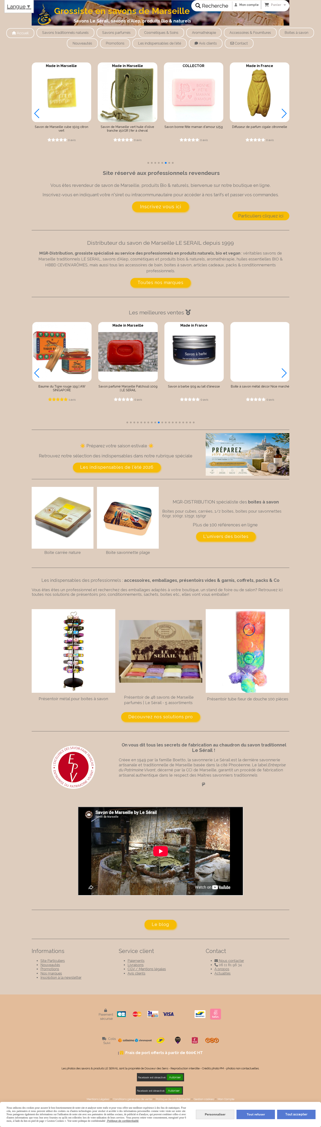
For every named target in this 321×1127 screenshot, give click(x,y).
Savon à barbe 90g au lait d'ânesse (128, 386)
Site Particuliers (52, 961)
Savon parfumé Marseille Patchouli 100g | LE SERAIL (61, 388)
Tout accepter (296, 1114)
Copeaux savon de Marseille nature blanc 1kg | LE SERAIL (259, 128)
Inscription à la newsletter (60, 977)
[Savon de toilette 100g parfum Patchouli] (61, 352)
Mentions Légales (98, 1099)
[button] (148, 163)
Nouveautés (50, 965)
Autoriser (175, 1077)
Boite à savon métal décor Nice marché (193, 386)
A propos (221, 969)
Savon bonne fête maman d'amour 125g (127, 127)
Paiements (136, 961)
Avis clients (136, 973)
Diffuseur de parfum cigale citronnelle (193, 127)
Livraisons (136, 965)
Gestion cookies (204, 1099)
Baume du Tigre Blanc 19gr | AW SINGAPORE (259, 388)
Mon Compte (226, 1099)
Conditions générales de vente (132, 1099)
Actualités (222, 973)
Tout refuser (256, 1114)
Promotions (49, 969)
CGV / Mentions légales (147, 969)
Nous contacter (229, 961)
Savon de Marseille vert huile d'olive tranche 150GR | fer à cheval (61, 128)
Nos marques (51, 973)
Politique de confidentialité (173, 1099)
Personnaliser (215, 1114)
